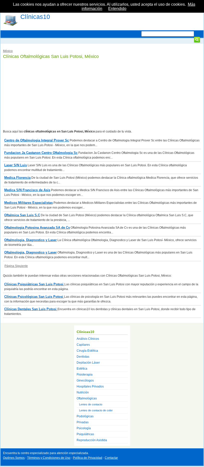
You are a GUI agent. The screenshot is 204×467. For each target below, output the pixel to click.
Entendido (117, 8)
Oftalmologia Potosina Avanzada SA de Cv (37, 227)
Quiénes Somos (14, 458)
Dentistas (83, 356)
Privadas (83, 422)
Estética (82, 368)
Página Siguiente (16, 266)
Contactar (111, 458)
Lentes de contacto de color (96, 410)
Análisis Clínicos (88, 338)
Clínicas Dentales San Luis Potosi (30, 309)
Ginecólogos (85, 380)
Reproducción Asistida (92, 440)
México (8, 51)
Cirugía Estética (87, 350)
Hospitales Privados (90, 386)
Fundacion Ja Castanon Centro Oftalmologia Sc (41, 153)
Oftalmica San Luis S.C (22, 215)
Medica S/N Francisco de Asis (27, 190)
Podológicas (85, 416)
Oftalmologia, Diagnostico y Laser (30, 240)
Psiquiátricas (85, 434)
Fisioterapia (85, 374)
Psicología (84, 428)
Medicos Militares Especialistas (28, 203)
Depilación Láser (88, 362)
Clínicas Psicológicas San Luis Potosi (34, 296)
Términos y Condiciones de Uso (48, 458)
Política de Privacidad (87, 458)
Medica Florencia (17, 177)
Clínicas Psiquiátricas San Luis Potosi (34, 284)
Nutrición (83, 392)
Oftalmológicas (87, 398)
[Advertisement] (102, 94)
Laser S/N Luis (15, 165)
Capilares (83, 344)
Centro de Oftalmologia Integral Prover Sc (36, 140)
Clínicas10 (35, 16)
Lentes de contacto (90, 404)
